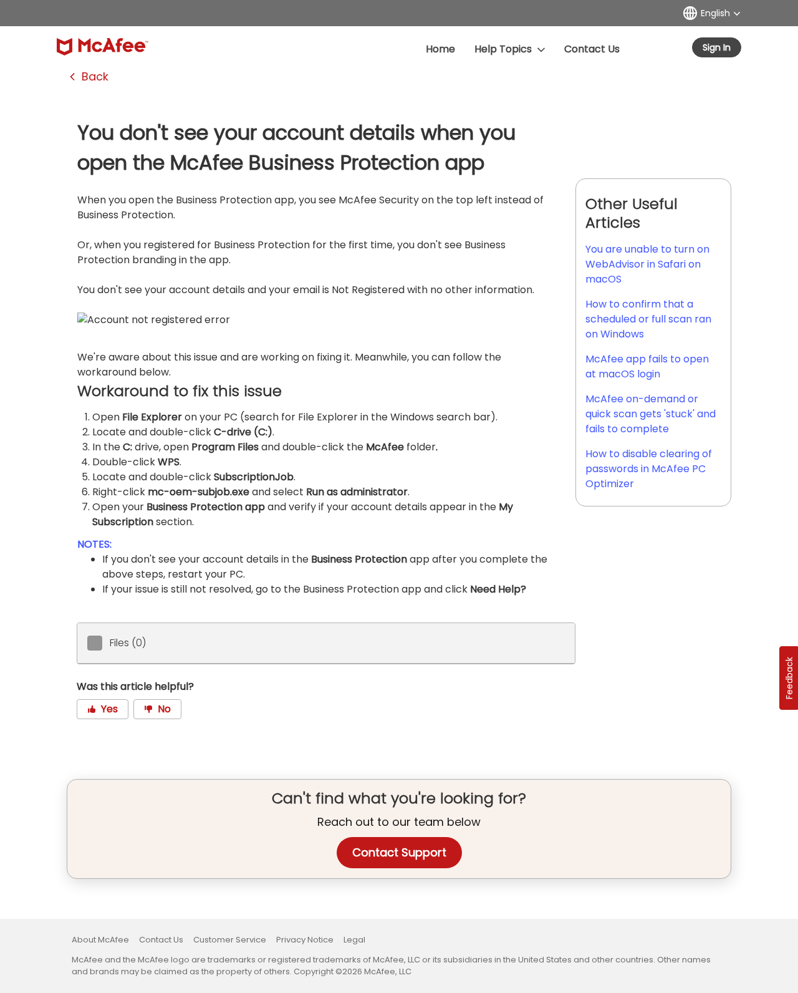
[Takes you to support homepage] (102, 46)
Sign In (717, 47)
